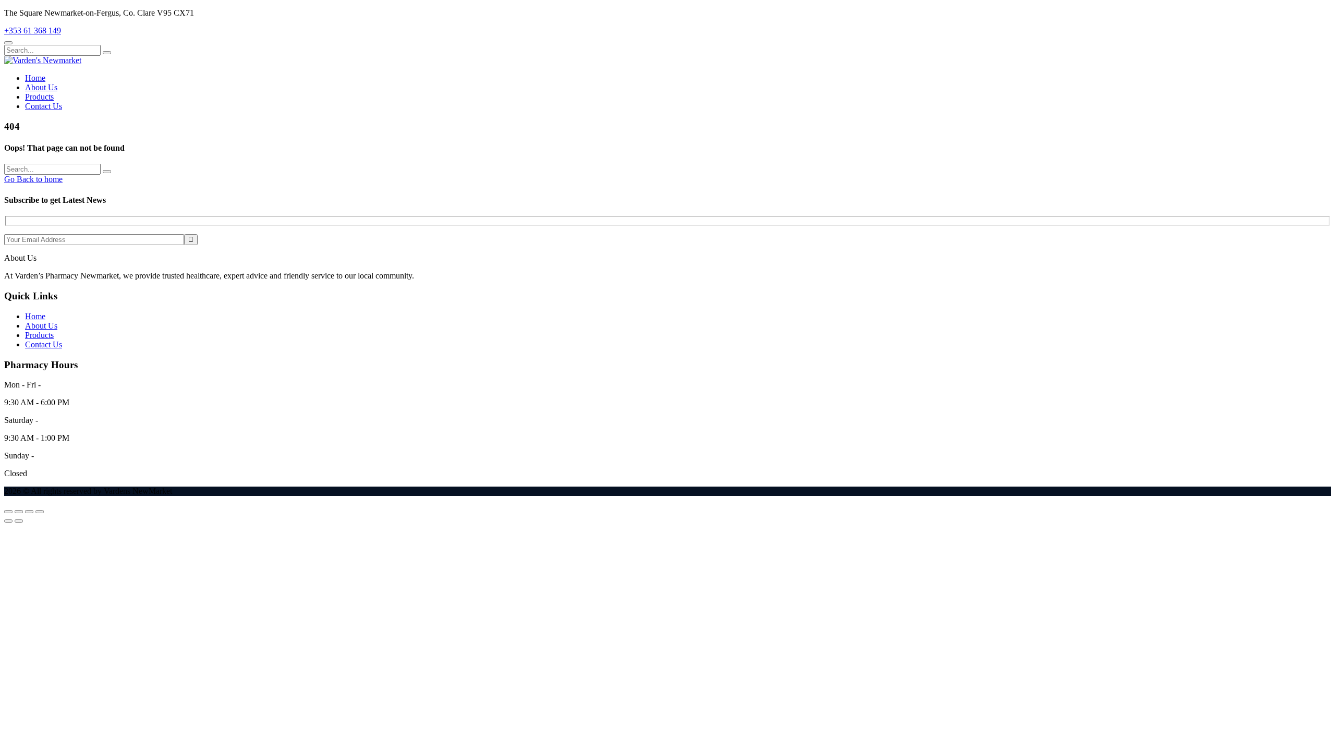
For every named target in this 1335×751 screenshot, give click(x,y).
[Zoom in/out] (8, 511)
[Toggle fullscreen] (19, 511)
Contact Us (43, 106)
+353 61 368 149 (32, 30)
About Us (41, 87)
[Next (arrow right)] (19, 521)
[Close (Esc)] (39, 511)
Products (39, 96)
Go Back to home (33, 179)
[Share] (29, 511)
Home (35, 78)
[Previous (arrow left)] (8, 521)
